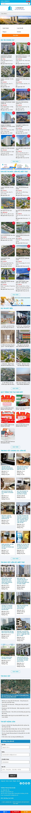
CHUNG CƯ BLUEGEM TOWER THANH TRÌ (8, 103)
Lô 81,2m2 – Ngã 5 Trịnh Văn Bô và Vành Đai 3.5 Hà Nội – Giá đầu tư (8, 364)
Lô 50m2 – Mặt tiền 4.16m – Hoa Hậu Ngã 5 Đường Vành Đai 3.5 (23, 364)
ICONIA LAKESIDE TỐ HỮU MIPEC (7, 79)
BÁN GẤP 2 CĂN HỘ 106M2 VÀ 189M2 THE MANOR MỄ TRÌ (7, 517)
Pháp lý (14, 781)
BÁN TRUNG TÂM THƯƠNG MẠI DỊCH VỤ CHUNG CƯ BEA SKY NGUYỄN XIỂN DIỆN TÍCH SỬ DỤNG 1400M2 (23, 581)
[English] (27, 1)
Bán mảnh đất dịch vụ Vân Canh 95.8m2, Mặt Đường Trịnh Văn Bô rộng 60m (23, 383)
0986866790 (16, 811)
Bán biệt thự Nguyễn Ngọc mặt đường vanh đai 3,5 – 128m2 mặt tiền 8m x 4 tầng (23, 633)
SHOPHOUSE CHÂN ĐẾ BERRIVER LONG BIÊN (6, 56)
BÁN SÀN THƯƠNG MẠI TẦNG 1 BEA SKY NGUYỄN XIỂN (22, 607)
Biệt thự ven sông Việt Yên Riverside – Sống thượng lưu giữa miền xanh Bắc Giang (15, 701)
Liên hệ (18, 781)
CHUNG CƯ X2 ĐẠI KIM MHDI (7, 148)
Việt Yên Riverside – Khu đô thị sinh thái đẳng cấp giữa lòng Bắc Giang (16, 712)
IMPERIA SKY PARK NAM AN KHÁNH (22, 79)
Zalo (6, 811)
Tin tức (7, 781)
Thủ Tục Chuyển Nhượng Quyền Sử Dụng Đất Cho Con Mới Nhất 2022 (16, 734)
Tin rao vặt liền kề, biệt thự (13, 562)
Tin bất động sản (8, 721)
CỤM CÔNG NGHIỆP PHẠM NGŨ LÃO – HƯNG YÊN (22, 282)
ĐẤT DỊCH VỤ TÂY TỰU (6, 210)
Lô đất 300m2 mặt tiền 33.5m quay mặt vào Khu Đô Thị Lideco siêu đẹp (7, 383)
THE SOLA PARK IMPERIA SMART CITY (22, 103)
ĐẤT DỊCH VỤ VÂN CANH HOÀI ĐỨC (23, 211)
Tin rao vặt (5, 676)
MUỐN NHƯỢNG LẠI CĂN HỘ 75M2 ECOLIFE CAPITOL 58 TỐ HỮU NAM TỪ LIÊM (8, 546)
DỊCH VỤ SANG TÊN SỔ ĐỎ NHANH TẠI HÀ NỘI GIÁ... (7, 408)
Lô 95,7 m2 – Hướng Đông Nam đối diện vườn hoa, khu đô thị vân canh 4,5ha (23, 326)
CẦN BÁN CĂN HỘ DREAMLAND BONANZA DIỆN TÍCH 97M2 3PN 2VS (7, 468)
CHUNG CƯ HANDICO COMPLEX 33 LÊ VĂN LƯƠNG (8, 126)
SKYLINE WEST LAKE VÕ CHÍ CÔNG (23, 149)
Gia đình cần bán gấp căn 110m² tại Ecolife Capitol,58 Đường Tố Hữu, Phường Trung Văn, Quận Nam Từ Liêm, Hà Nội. (22, 519)
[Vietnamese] (29, 1)
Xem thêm (15, 161)
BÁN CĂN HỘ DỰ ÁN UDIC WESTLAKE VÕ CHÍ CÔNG (8, 632)
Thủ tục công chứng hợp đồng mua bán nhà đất (13, 731)
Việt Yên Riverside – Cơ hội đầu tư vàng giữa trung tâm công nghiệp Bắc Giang (15, 696)
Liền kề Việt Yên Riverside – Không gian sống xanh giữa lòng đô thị (15, 705)
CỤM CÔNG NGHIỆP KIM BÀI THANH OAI (7, 282)
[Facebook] (21, 783)
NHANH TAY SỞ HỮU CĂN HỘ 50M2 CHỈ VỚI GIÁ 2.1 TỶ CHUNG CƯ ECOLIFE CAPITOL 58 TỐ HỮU (23, 546)
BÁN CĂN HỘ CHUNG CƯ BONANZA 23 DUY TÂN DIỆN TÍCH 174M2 (23, 468)
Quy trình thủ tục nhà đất (12, 392)
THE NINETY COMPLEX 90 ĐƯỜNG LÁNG (22, 126)
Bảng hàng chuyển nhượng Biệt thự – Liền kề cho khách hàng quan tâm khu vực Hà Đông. (7, 581)
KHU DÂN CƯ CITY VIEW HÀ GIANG (22, 259)
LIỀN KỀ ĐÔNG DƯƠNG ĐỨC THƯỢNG (22, 236)
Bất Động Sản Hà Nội (9, 798)
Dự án (10, 781)
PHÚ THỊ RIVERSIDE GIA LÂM (8, 235)
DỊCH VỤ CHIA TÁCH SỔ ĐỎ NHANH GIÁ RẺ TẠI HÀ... (22, 425)
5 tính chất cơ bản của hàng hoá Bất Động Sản (13, 736)
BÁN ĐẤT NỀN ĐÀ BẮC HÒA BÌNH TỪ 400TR (7, 658)
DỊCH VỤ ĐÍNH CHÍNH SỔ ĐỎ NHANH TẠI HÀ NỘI (7, 425)
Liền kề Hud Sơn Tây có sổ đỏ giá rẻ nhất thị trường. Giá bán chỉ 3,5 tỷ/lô (23, 659)
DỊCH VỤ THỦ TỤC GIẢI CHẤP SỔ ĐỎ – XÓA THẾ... (23, 408)
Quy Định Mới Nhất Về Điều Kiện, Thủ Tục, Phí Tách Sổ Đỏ (15, 729)
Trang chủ (3, 781)
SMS (27, 811)
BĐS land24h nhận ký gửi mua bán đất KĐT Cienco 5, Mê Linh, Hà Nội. (15, 716)
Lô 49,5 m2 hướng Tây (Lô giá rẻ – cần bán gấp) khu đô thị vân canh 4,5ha (8, 345)
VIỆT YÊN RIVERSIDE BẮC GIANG (22, 188)
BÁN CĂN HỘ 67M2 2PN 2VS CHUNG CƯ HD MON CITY (7, 493)
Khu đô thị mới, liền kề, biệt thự (14, 171)
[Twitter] (23, 783)
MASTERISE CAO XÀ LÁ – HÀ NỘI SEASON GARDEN (23, 56)
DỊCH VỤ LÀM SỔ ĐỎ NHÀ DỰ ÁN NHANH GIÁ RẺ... (8, 442)
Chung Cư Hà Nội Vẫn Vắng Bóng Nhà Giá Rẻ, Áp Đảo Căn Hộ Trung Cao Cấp (15, 726)
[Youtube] (29, 783)
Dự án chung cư (7, 40)
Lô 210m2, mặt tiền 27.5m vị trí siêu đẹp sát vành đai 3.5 (8, 326)
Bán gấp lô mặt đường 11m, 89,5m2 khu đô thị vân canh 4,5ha (23, 345)
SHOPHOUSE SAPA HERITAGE (5, 259)
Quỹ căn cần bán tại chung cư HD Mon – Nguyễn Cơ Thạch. (22, 493)
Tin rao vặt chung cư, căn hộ (13, 450)
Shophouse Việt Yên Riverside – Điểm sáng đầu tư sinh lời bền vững (15, 709)
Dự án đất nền (7, 308)
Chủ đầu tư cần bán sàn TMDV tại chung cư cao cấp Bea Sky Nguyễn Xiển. (7, 607)
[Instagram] (26, 783)
